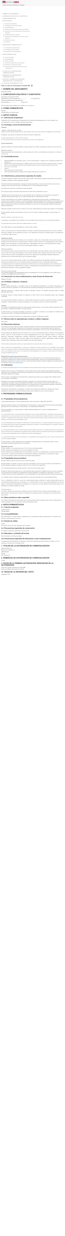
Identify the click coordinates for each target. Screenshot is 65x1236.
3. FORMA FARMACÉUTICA (9, 18)
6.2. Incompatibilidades (8, 59)
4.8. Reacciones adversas (9, 40)
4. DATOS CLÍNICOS (7, 21)
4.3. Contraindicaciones (8, 27)
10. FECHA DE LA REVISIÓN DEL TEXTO (12, 83)
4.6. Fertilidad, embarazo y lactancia (11, 34)
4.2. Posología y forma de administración (12, 25)
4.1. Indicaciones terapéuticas (10, 23)
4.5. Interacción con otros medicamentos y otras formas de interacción (16, 31)
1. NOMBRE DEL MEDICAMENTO (10, 14)
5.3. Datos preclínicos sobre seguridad (12, 51)
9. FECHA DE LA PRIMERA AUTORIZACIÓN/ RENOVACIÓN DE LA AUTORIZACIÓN (13, 80)
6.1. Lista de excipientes (8, 57)
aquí (6, 85)
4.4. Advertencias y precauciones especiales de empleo (16, 29)
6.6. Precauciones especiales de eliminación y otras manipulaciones (15, 67)
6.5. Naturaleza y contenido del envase (12, 64)
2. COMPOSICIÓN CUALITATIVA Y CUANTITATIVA (14, 16)
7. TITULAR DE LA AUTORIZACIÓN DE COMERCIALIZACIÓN (11, 72)
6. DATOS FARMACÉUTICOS (9, 54)
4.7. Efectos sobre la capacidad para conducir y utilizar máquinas (15, 37)
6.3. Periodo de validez (8, 61)
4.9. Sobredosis (6, 42)
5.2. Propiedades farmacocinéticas (11, 49)
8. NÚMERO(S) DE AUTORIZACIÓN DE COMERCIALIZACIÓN (11, 76)
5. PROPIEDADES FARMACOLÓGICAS (11, 45)
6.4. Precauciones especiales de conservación (13, 62)
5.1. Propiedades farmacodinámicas (11, 47)
